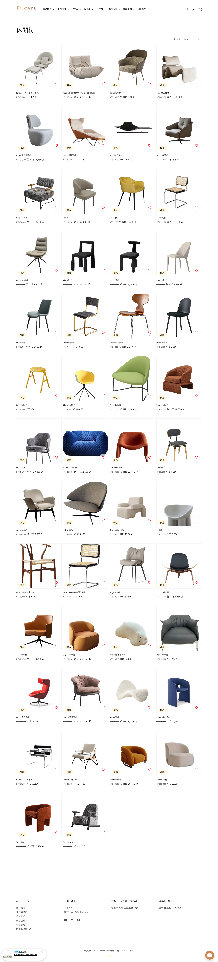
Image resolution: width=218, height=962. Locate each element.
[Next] (117, 866)
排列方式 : (176, 39)
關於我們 (47, 9)
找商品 (75, 9)
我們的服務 (21, 912)
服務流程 (20, 916)
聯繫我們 (142, 9)
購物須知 (20, 920)
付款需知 (20, 924)
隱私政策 (109, 956)
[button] (187, 9)
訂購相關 (127, 9)
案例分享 (113, 9)
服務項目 (61, 9)
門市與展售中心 (23, 929)
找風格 (87, 9)
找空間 (99, 9)
